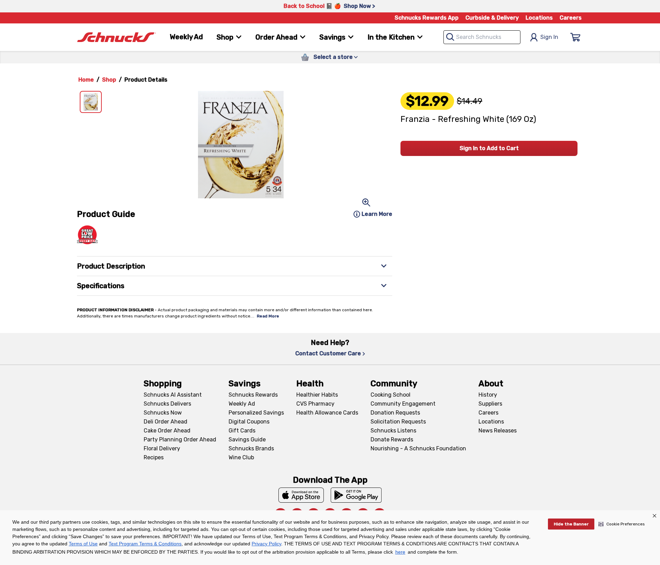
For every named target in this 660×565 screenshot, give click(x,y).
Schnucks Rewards (253, 394)
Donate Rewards (392, 439)
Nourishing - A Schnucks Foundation (418, 448)
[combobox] (481, 37)
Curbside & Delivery (492, 17)
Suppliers (490, 403)
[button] (621, 524)
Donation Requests (395, 412)
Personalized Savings (256, 412)
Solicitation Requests (398, 421)
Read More (268, 316)
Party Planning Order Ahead (180, 439)
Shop (109, 79)
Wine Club (241, 457)
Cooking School (390, 394)
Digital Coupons (249, 421)
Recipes (154, 457)
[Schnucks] (116, 37)
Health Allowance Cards (327, 412)
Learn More (377, 214)
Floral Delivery (162, 448)
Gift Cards (242, 430)
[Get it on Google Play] (356, 495)
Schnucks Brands (251, 448)
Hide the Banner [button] (571, 524)
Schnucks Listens (393, 430)
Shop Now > (359, 6)
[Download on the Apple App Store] (301, 495)
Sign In (549, 37)
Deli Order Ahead (165, 421)
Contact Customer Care (328, 353)
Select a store (333, 57)
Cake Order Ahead (167, 430)
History (487, 394)
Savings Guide (247, 439)
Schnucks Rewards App (427, 17)
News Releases (497, 430)
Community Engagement (403, 403)
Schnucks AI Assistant (173, 394)
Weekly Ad (186, 37)
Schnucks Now (163, 412)
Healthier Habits (317, 394)
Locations (539, 17)
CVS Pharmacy (315, 403)
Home (86, 79)
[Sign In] (575, 37)
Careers (571, 17)
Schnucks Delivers (167, 403)
